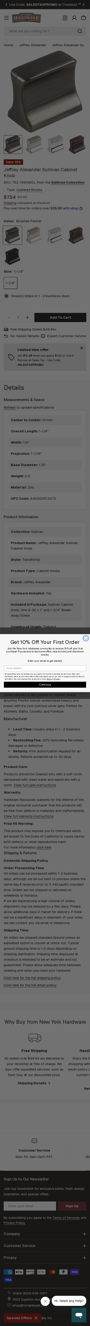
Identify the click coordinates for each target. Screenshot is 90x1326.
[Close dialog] (86, 638)
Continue (45, 684)
